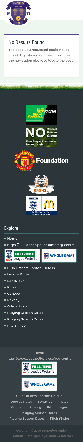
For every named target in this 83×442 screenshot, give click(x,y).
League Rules (18, 274)
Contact (13, 293)
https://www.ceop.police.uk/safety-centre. (41, 245)
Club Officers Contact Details (31, 268)
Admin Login (17, 306)
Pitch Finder (17, 325)
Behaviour (15, 281)
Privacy (13, 300)
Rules (11, 287)
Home (12, 238)
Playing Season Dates (25, 313)
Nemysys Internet (59, 436)
